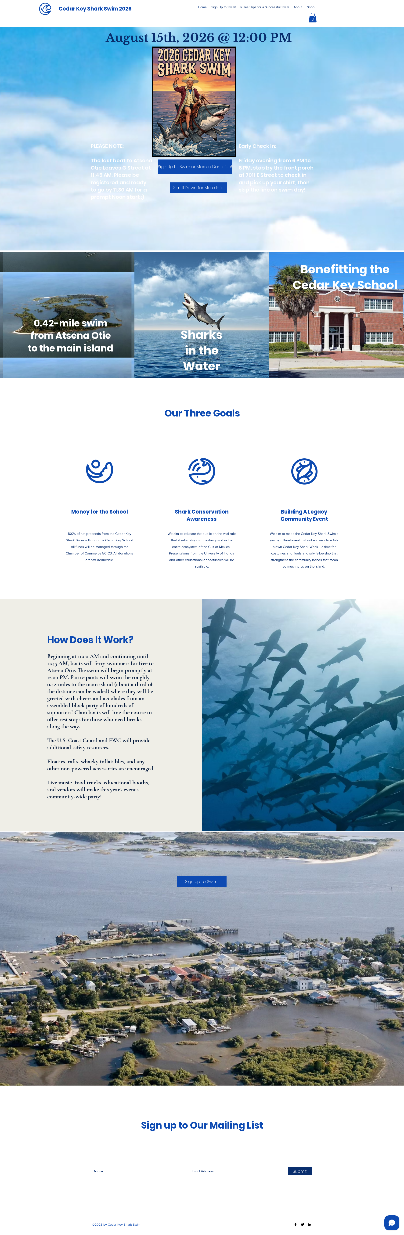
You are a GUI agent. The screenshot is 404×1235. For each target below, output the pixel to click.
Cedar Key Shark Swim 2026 (95, 8)
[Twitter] (302, 1224)
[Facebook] (295, 1224)
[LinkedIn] (309, 1224)
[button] (313, 17)
